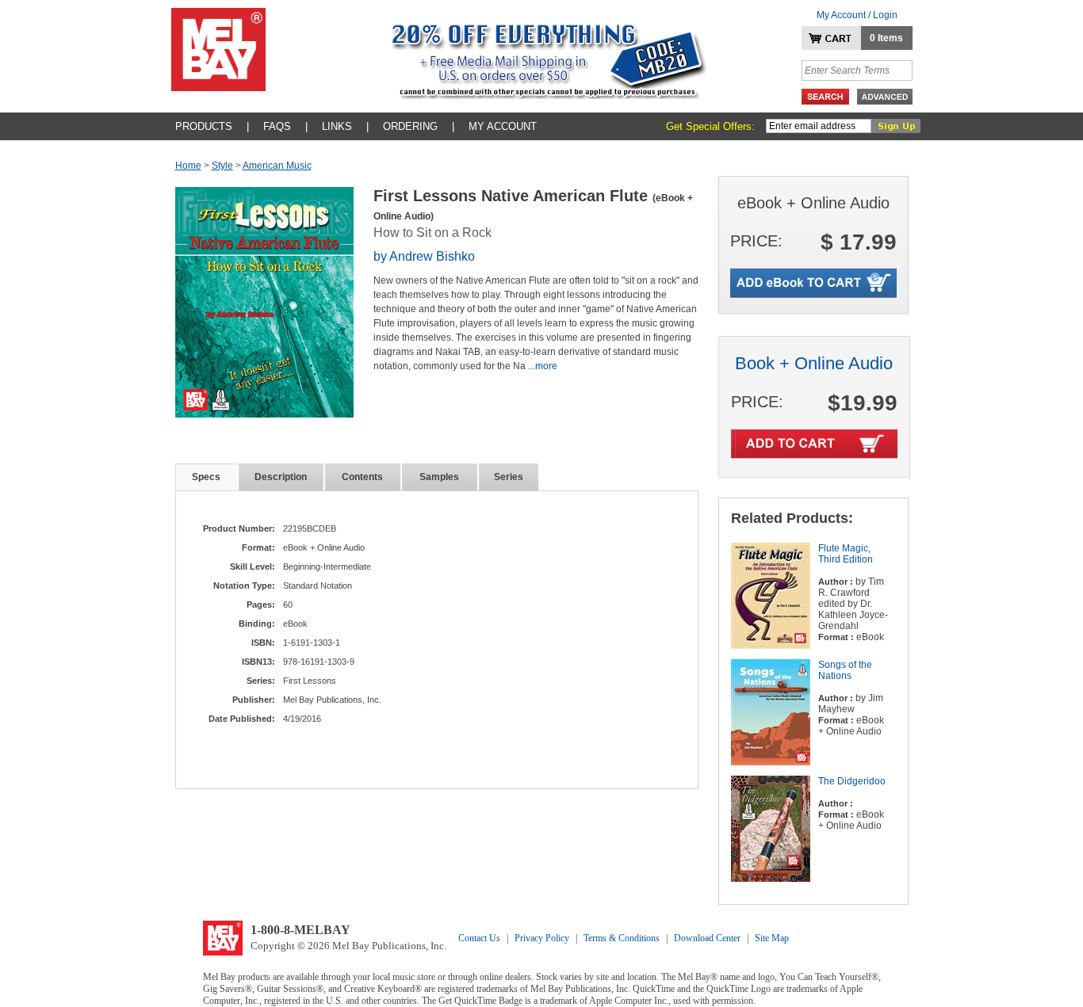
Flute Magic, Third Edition (845, 554)
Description (280, 477)
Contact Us (479, 938)
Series (508, 477)
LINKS (337, 126)
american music (277, 165)
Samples (439, 477)
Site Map (772, 938)
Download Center (707, 938)
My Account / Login (857, 15)
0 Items (886, 38)
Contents (362, 477)
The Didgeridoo (852, 781)
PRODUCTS (203, 126)
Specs (206, 477)
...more (542, 366)
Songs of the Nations (845, 670)
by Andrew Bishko (424, 256)
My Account (503, 126)
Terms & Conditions (622, 938)
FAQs (277, 126)
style (222, 165)
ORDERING (410, 126)
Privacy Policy (542, 938)
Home (188, 165)
